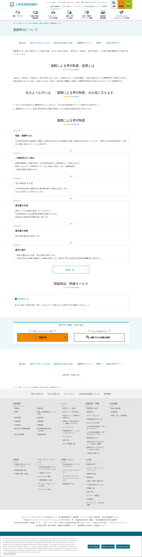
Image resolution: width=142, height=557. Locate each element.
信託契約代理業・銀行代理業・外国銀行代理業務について (56, 525)
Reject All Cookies (108, 546)
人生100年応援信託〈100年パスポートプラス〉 (96, 433)
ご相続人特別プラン (113, 42)
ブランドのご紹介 (45, 489)
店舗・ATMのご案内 (94, 481)
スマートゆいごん (93, 415)
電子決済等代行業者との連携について (27, 522)
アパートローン (68, 427)
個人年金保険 (115, 408)
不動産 (16, 459)
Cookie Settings (93, 546)
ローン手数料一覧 (69, 444)
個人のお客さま (55, 6)
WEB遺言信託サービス (95, 419)
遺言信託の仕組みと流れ (63, 42)
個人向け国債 (19, 434)
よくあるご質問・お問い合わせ (65, 2)
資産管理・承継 (37, 23)
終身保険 (114, 412)
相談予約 (90, 464)
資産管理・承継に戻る (71, 374)
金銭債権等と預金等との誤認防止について (92, 525)
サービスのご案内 (45, 476)
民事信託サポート (93, 438)
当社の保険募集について (110, 517)
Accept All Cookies (123, 546)
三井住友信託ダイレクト (95, 484)
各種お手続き (91, 474)
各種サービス (67, 459)
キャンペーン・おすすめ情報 (95, 504)
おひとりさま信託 (93, 423)
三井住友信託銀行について (92, 6)
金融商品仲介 (42, 434)
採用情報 (104, 6)
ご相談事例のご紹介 (46, 480)
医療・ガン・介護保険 (119, 415)
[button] (114, 4)
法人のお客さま (67, 6)
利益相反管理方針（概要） (85, 520)
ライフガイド (78, 6)
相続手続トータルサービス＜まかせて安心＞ (95, 448)
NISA (16, 412)
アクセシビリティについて (117, 522)
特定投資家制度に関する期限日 (106, 520)
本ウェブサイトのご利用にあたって (45, 517)
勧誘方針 (97, 517)
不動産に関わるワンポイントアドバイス (22, 465)
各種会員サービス (69, 484)
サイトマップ (26, 517)
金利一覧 (66, 440)
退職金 (16, 408)
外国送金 (40, 425)
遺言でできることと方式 (40, 42)
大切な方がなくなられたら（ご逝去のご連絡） (95, 443)
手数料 (98, 42)
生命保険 (113, 403)
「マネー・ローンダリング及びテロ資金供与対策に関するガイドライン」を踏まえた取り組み (74, 522)
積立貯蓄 (40, 418)
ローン (64, 403)
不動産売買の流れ (20, 470)
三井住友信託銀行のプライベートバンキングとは (47, 468)
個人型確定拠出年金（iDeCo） (44, 429)
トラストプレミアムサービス (71, 471)
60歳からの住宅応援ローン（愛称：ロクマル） (71, 422)
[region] (71, 546)
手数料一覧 (91, 488)
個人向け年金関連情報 (22, 428)
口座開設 (90, 499)
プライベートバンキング (46, 461)
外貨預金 (17, 425)
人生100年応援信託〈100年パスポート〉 (96, 427)
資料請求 (90, 477)
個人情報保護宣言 (65, 517)
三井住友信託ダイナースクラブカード (71, 465)
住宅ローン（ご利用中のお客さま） (71, 416)
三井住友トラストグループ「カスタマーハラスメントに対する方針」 (47, 520)
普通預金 (40, 421)
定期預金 (17, 421)
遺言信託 (46, 23)
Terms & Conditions (9, 554)
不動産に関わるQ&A (21, 474)
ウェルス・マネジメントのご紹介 (47, 485)
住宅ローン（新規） (70, 408)
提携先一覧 (69, 269)
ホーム (15, 23)
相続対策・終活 (92, 408)
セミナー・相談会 (51, 2)
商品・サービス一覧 (25, 23)
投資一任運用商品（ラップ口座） (46, 413)
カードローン (67, 436)
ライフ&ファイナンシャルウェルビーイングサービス (71, 478)
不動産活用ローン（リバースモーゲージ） (71, 432)
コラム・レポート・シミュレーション (95, 469)
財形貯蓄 (17, 418)
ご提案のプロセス (45, 473)
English (78, 2)
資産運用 (17, 403)
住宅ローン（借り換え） (71, 412)
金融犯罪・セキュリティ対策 (83, 517)
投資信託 (40, 408)
